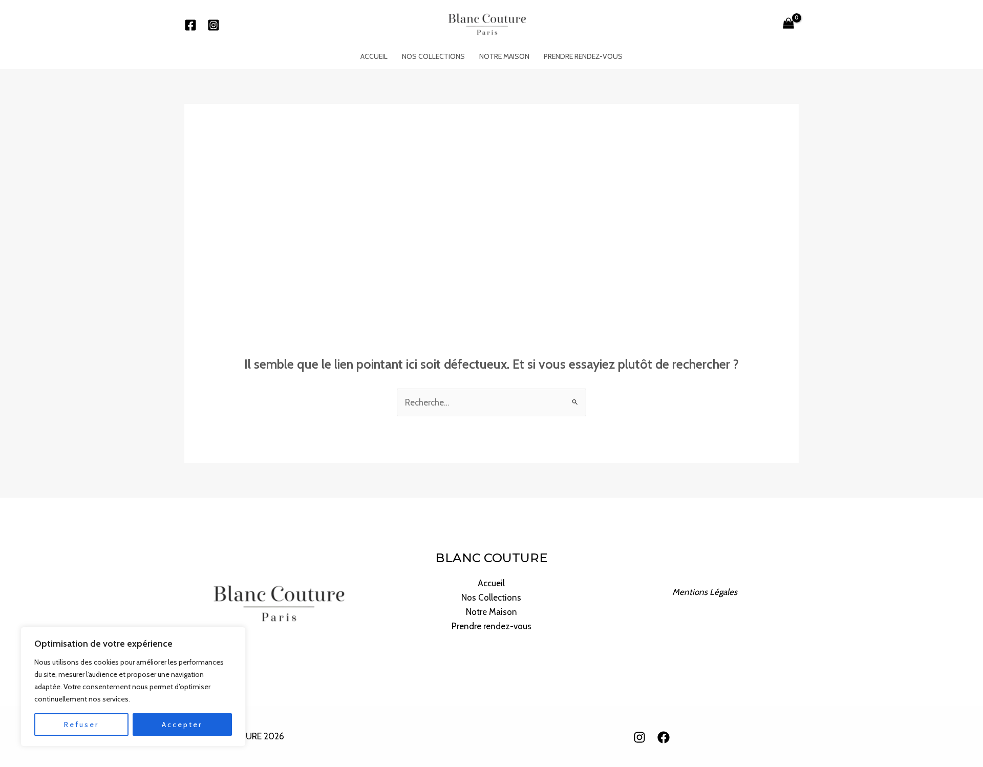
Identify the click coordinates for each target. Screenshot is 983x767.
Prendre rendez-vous (583, 56)
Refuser (81, 724)
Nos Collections (433, 56)
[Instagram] (213, 25)
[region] (133, 687)
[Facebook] (190, 25)
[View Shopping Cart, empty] (788, 24)
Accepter (182, 724)
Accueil (374, 56)
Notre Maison (504, 56)
